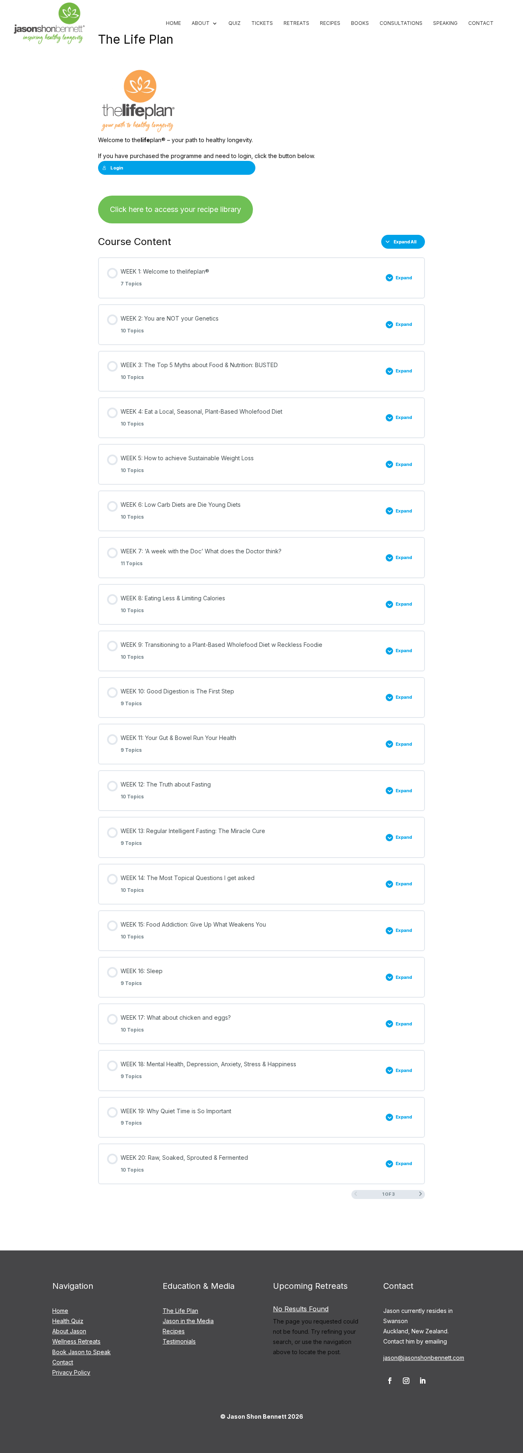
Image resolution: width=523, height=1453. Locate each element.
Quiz (234, 23)
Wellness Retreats (76, 1341)
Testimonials (179, 1341)
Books (360, 23)
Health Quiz (67, 1320)
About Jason (69, 1331)
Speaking (445, 23)
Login (116, 168)
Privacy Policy (71, 1372)
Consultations (401, 23)
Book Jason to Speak (81, 1351)
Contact (481, 23)
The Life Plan (180, 1310)
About (201, 23)
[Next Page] (420, 1194)
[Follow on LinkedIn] (422, 1380)
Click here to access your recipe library (175, 209)
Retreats (296, 23)
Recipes (330, 23)
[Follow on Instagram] (406, 1380)
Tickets (262, 23)
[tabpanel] (261, 145)
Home (173, 23)
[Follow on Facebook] (389, 1380)
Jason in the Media (188, 1320)
